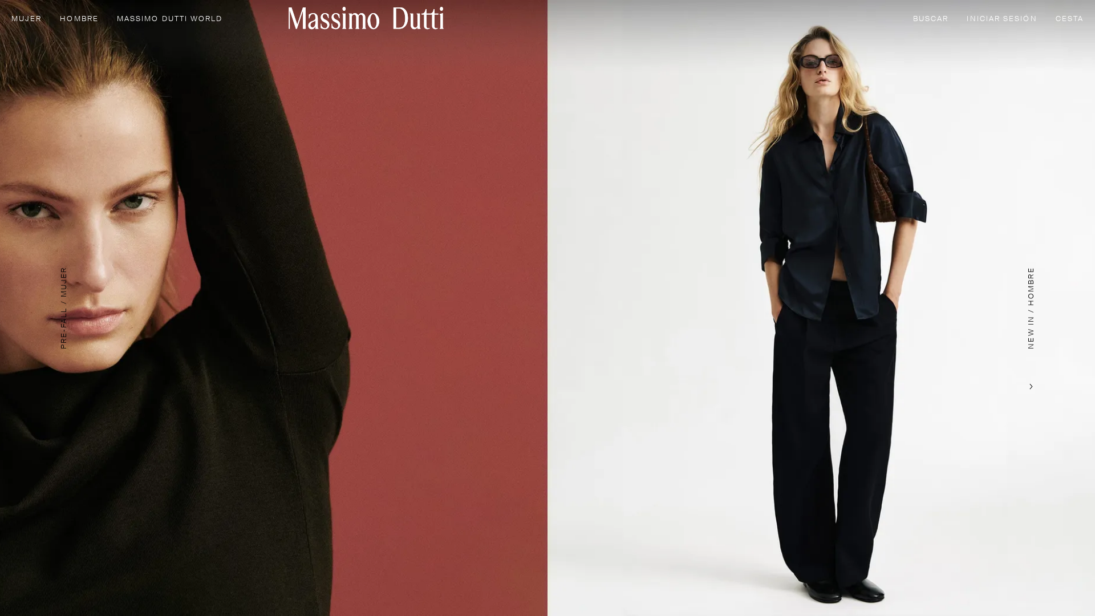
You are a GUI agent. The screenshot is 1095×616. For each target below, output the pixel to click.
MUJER (26, 19)
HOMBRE (79, 19)
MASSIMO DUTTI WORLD (170, 19)
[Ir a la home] (366, 18)
